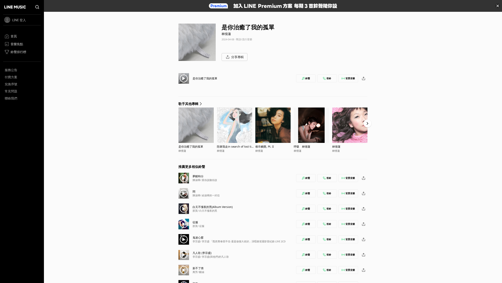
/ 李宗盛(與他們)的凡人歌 (214, 256)
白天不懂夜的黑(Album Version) (213, 207)
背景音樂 (350, 78)
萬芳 (195, 272)
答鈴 (328, 78)
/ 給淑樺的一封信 (210, 195)
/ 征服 (201, 226)
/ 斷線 (201, 272)
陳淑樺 (196, 180)
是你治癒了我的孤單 (205, 78)
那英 (195, 210)
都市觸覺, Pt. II (264, 146)
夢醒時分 (198, 176)
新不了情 (198, 268)
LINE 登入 (19, 20)
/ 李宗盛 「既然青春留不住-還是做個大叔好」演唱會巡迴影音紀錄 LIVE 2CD (243, 241)
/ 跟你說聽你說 (208, 180)
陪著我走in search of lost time (235, 146)
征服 (195, 222)
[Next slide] (367, 123)
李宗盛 (196, 241)
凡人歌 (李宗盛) (202, 253)
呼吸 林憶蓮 (302, 146)
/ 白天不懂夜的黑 (207, 210)
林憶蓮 (226, 34)
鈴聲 (307, 78)
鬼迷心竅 (198, 237)
